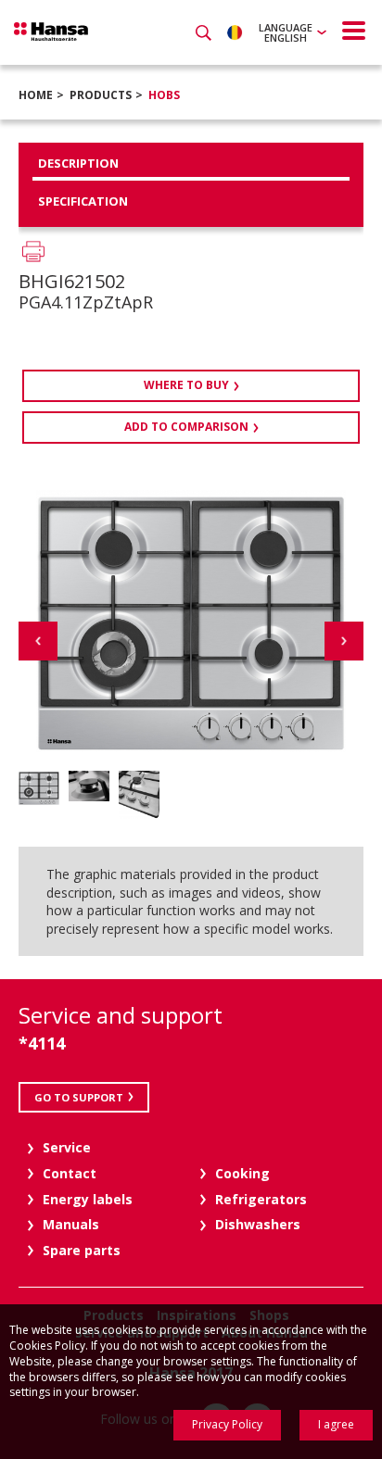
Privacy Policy (227, 1424)
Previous (38, 641)
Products (101, 95)
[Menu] (354, 30)
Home (36, 95)
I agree (336, 1424)
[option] (39, 788)
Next (344, 641)
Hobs (164, 95)
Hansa (51, 31)
